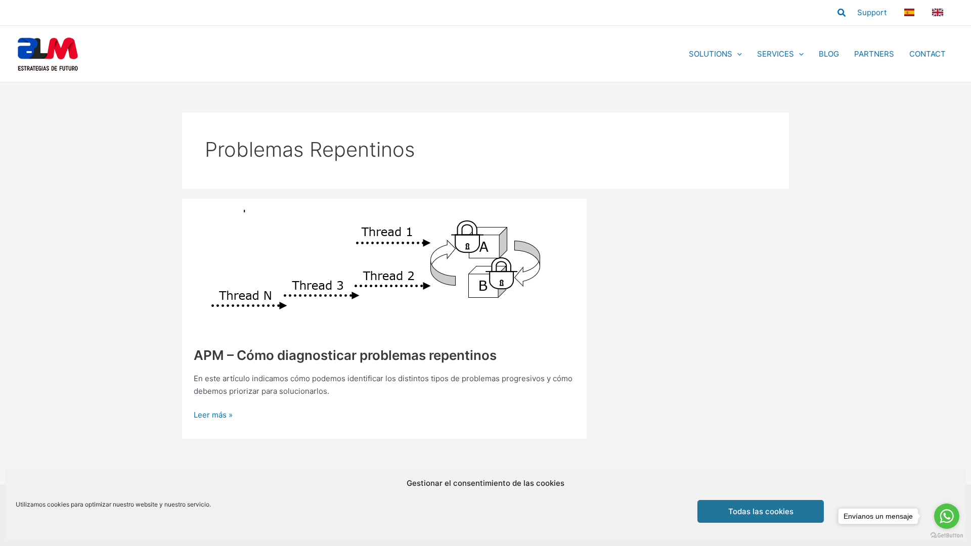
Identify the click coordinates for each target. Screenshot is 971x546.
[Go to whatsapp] (946, 516)
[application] (737, 54)
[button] (842, 13)
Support (872, 12)
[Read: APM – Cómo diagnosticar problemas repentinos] (376, 272)
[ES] (910, 12)
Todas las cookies (760, 511)
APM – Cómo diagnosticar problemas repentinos (345, 355)
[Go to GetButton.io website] (947, 535)
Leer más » (213, 416)
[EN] (939, 12)
